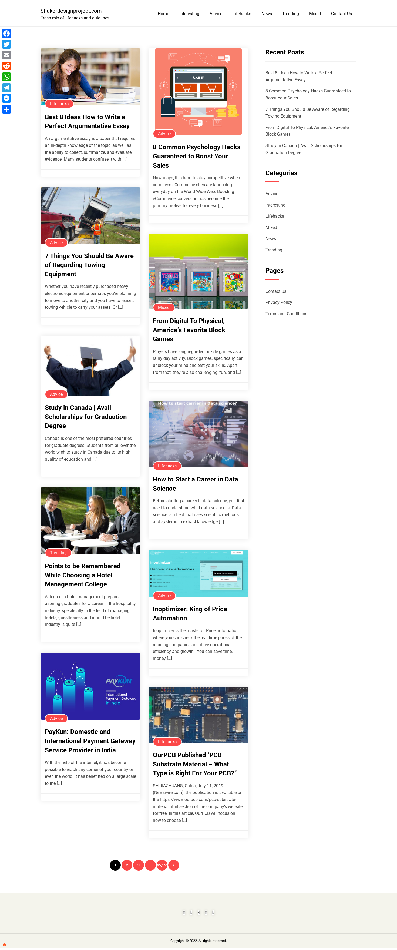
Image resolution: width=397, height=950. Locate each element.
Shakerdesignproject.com (71, 11)
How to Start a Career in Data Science (195, 484)
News (266, 13)
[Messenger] (6, 98)
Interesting (189, 13)
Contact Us (341, 13)
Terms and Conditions (286, 313)
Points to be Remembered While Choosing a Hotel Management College (83, 575)
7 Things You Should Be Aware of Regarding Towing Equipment (89, 265)
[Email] (6, 55)
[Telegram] (6, 87)
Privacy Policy (278, 302)
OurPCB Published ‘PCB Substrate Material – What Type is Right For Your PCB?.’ (195, 764)
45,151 (162, 865)
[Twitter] (6, 44)
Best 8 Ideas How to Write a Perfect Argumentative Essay (87, 121)
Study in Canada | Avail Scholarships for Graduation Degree (86, 417)
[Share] (6, 109)
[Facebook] (6, 33)
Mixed (315, 13)
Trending (290, 13)
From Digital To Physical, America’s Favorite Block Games (189, 330)
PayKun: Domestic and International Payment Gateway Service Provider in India (90, 741)
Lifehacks (242, 13)
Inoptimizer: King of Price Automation (190, 613)
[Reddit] (6, 66)
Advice (216, 13)
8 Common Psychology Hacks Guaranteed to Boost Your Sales (196, 156)
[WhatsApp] (6, 76)
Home (163, 13)
